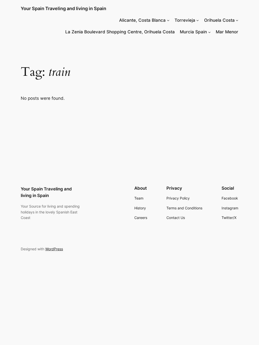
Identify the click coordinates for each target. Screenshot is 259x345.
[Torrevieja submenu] (197, 20)
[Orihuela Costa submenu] (237, 20)
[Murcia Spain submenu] (209, 32)
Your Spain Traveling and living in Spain (63, 8)
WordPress (54, 249)
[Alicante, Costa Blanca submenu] (168, 20)
